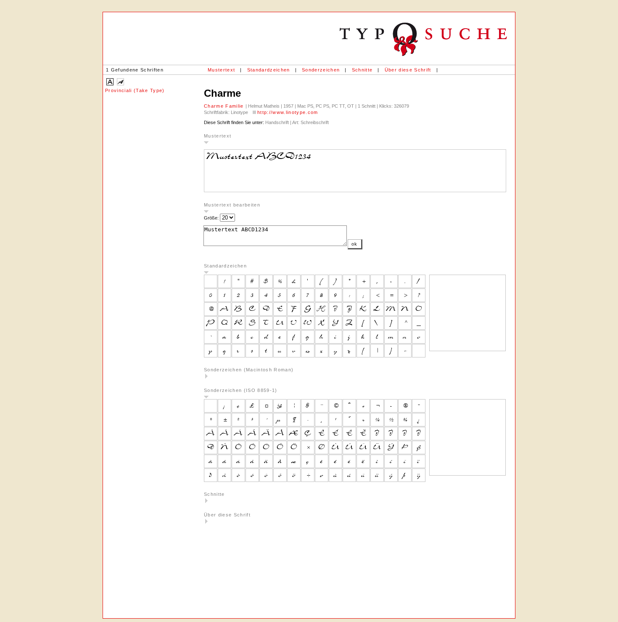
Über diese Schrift (408, 69)
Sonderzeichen (321, 69)
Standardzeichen (268, 69)
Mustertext (221, 69)
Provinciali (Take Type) (135, 90)
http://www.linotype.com (287, 112)
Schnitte (362, 69)
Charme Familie (225, 106)
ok (354, 243)
